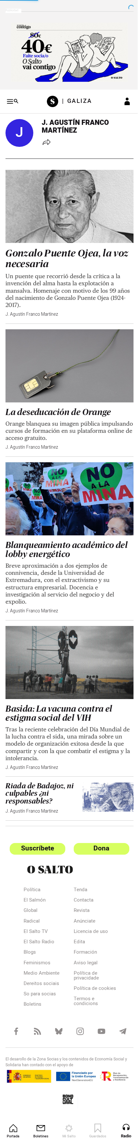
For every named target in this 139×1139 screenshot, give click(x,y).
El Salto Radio (39, 929)
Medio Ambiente (41, 960)
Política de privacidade (83, 962)
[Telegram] (118, 1022)
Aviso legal (83, 950)
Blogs (30, 939)
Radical (32, 908)
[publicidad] (67, 51)
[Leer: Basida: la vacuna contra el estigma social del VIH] (67, 650)
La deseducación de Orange (58, 404)
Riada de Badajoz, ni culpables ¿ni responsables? (39, 780)
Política (32, 877)
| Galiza (75, 99)
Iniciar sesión (122, 99)
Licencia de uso (88, 918)
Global (30, 897)
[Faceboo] (16, 1022)
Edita (76, 929)
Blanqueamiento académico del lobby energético (66, 539)
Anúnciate (82, 908)
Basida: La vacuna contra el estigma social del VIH (58, 700)
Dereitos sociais (41, 970)
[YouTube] (98, 1022)
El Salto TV (36, 918)
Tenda (78, 877)
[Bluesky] (57, 1022)
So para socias (40, 981)
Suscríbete (36, 835)
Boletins (32, 991)
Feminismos (37, 950)
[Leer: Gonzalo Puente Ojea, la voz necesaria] (67, 202)
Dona (98, 835)
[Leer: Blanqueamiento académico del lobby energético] (67, 489)
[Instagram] (77, 1022)
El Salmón (35, 887)
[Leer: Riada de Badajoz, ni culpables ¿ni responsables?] (104, 783)
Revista (79, 897)
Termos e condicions (83, 993)
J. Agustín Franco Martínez (31, 309)
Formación (82, 939)
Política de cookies (83, 977)
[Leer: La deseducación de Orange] (67, 359)
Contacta (81, 887)
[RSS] (36, 1022)
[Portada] (52, 98)
